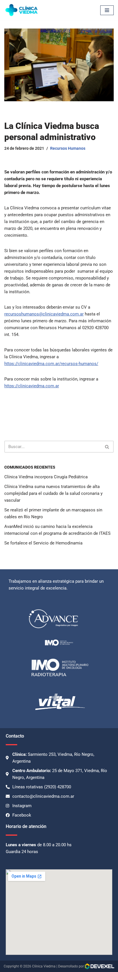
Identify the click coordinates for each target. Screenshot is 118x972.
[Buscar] (107, 447)
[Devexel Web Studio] (99, 966)
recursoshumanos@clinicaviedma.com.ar (44, 314)
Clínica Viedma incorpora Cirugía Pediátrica (46, 476)
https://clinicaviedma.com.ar (31, 385)
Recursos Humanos (67, 148)
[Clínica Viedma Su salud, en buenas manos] (21, 10)
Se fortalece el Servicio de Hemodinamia (43, 543)
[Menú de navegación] (107, 10)
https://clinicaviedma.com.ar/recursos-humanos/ (51, 363)
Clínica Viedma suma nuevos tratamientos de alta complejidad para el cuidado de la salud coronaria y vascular (53, 493)
